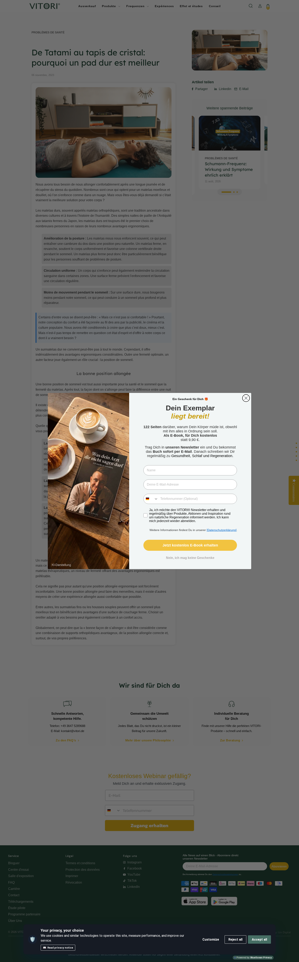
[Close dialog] (246, 398)
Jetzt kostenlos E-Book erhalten (190, 545)
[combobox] (151, 499)
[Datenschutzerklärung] (222, 530)
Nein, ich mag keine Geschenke (190, 558)
